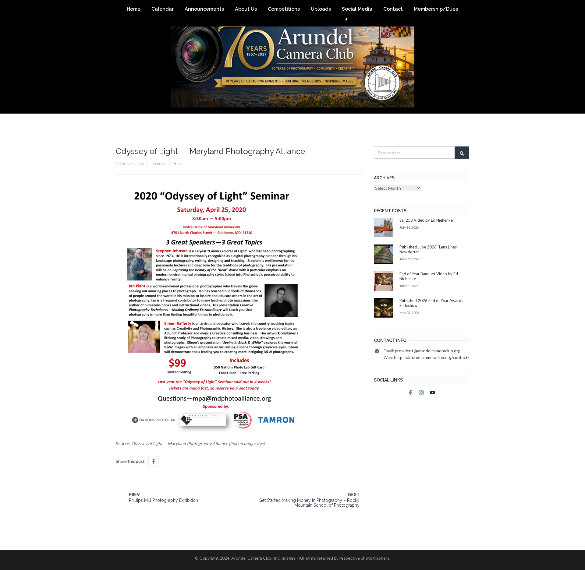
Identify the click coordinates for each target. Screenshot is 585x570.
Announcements (204, 9)
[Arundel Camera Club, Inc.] (292, 56)
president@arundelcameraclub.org (427, 350)
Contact (393, 9)
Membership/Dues (436, 9)
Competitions (284, 9)
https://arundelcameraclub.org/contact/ (431, 357)
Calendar (162, 9)
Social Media (357, 9)
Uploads (321, 9)
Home (133, 9)
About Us (246, 9)
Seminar (158, 164)
